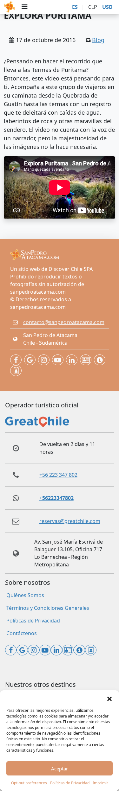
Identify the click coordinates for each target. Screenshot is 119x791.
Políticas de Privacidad (69, 783)
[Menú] (24, 7)
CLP (92, 6)
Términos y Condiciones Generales (47, 607)
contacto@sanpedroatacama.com (63, 322)
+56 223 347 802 (58, 474)
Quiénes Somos (25, 595)
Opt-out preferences (29, 783)
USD (107, 6)
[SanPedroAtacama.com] (9, 7)
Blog (98, 40)
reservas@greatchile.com (69, 521)
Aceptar (59, 768)
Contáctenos (21, 633)
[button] (109, 698)
